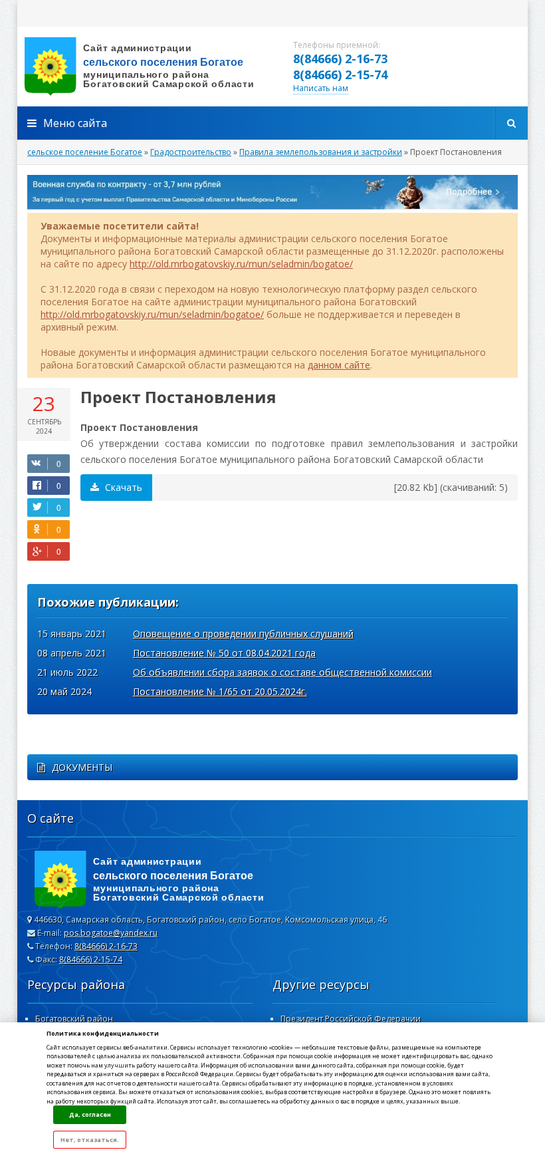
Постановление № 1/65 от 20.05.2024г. (220, 691)
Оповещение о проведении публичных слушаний (243, 633)
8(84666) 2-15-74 (340, 74)
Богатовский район (74, 1018)
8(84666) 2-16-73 (340, 59)
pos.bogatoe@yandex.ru (111, 933)
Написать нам (320, 88)
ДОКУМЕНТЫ (82, 767)
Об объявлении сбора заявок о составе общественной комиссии (282, 672)
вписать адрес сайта (150, 66)
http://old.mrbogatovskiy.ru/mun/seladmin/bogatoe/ (241, 263)
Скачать (122, 487)
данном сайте (339, 365)
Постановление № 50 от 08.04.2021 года (224, 653)
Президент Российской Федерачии (350, 1018)
